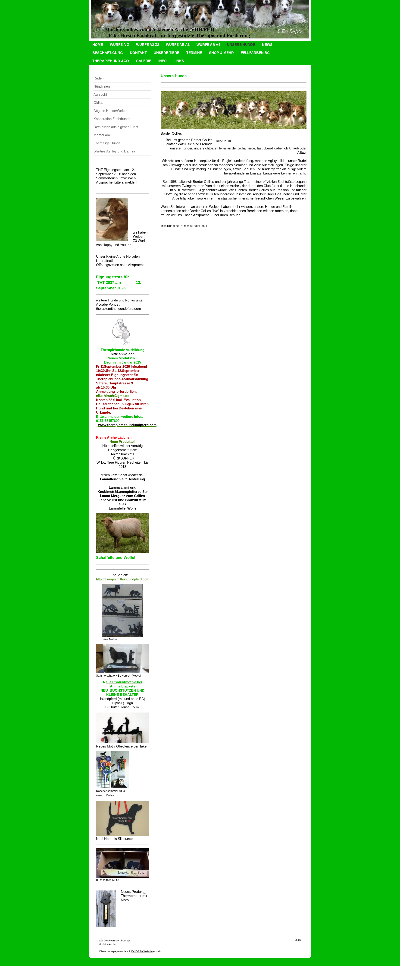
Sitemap (125, 940)
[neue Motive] (122, 610)
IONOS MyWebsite (142, 951)
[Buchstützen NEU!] (122, 863)
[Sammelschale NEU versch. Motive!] (122, 658)
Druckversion (111, 940)
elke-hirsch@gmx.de (112, 396)
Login (298, 939)
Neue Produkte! (122, 441)
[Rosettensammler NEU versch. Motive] (112, 770)
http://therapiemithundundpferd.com (122, 579)
